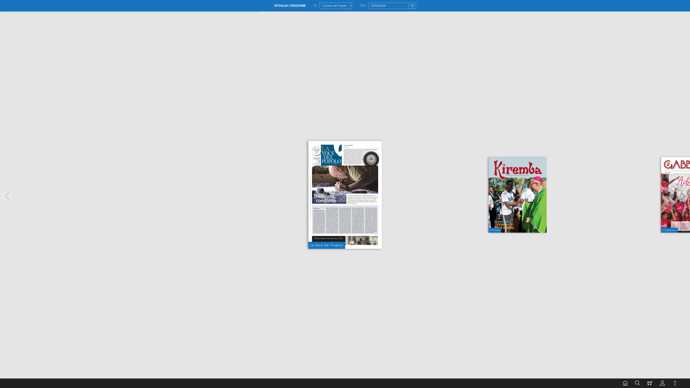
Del (363, 5)
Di (315, 5)
